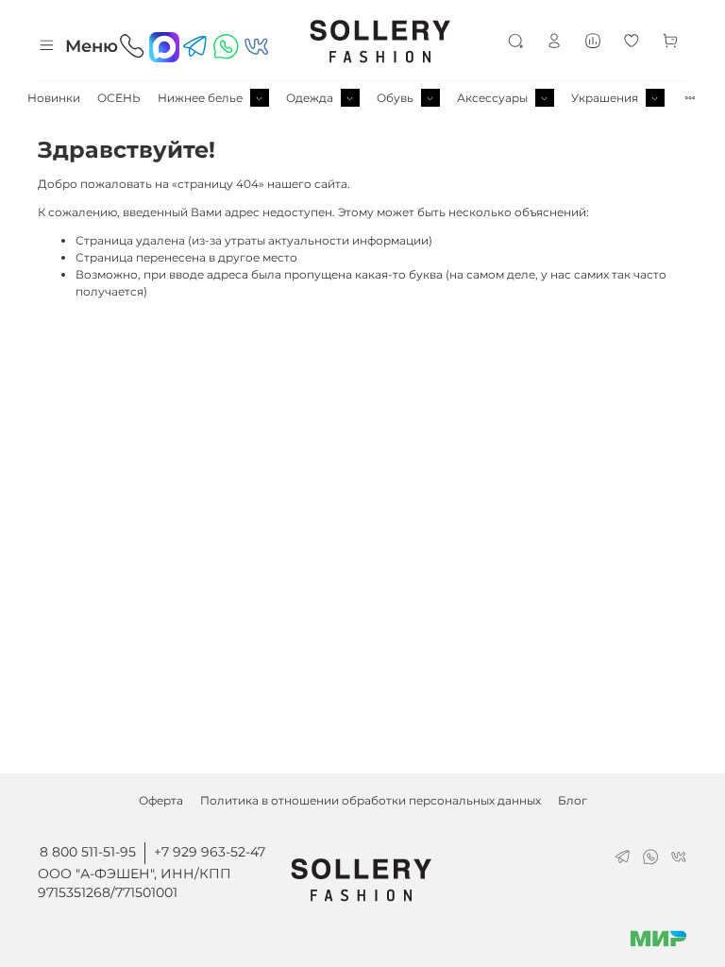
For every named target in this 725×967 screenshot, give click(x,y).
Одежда (309, 98)
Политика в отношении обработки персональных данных (370, 800)
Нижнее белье (200, 98)
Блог (572, 800)
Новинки (53, 98)
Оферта (161, 800)
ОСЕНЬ (119, 98)
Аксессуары (492, 98)
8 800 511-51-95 (88, 851)
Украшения (604, 98)
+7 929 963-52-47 (209, 851)
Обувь (395, 98)
